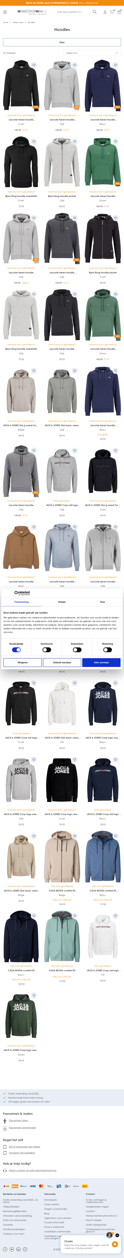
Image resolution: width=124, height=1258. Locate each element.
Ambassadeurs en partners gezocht (100, 1230)
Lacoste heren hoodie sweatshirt (21, 119)
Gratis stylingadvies (96, 1224)
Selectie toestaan (62, 662)
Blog (46, 1213)
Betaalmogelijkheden (15, 1211)
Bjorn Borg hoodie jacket (62, 196)
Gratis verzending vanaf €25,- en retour (20, 1200)
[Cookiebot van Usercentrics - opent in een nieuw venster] (16, 593)
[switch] (46, 649)
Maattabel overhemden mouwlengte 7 (57, 1237)
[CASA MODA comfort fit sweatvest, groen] (62, 936)
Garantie (8, 1224)
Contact (90, 1194)
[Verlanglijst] (110, 12)
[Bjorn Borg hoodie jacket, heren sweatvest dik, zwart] (103, 239)
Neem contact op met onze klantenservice (32, 1170)
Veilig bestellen (11, 1206)
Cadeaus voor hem (13, 1233)
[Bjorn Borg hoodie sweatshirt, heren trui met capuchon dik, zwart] (21, 162)
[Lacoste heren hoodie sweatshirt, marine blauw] (103, 391)
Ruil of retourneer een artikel (24, 1146)
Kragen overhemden (55, 1208)
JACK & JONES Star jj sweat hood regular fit (21, 425)
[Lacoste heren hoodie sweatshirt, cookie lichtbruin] (21, 548)
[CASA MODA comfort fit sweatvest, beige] (62, 857)
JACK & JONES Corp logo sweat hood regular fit (102, 737)
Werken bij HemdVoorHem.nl (101, 1215)
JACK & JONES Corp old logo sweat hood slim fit (62, 505)
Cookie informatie (54, 1222)
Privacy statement (54, 1227)
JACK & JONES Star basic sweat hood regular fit (62, 425)
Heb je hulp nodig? (17, 1163)
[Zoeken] (94, 12)
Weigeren (23, 662)
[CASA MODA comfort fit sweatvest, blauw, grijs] (103, 857)
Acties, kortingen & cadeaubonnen (96, 1200)
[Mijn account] (103, 12)
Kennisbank (50, 1199)
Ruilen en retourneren (15, 1220)
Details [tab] (62, 602)
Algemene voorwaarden (58, 1218)
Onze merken (51, 1204)
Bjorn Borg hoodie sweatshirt (21, 196)
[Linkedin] (18, 1249)
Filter (62, 42)
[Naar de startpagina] (32, 12)
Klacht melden (94, 1220)
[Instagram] (25, 1249)
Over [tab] (102, 602)
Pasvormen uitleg (18, 1120)
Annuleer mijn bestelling (22, 1152)
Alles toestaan (101, 662)
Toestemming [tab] (21, 602)
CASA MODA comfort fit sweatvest (62, 890)
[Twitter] (12, 1249)
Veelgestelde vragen (97, 1206)
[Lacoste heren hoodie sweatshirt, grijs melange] (62, 548)
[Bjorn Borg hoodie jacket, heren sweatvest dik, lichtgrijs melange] (62, 162)
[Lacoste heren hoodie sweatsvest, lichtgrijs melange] (103, 548)
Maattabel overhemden (57, 1231)
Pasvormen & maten (18, 1113)
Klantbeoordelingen (14, 1229)
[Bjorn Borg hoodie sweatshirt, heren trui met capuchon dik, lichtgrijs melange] (21, 315)
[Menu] (5, 12)
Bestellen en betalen (14, 1194)
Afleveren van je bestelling (17, 1215)
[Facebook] (5, 1249)
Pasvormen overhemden (22, 1127)
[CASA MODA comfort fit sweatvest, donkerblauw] (21, 936)
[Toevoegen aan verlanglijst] (34, 65)
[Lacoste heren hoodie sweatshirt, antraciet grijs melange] (62, 315)
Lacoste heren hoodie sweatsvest (21, 272)
